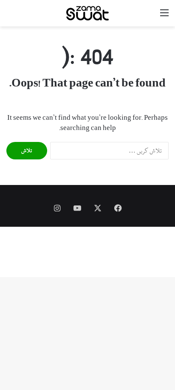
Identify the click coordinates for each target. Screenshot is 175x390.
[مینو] (164, 16)
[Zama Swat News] (87, 13)
